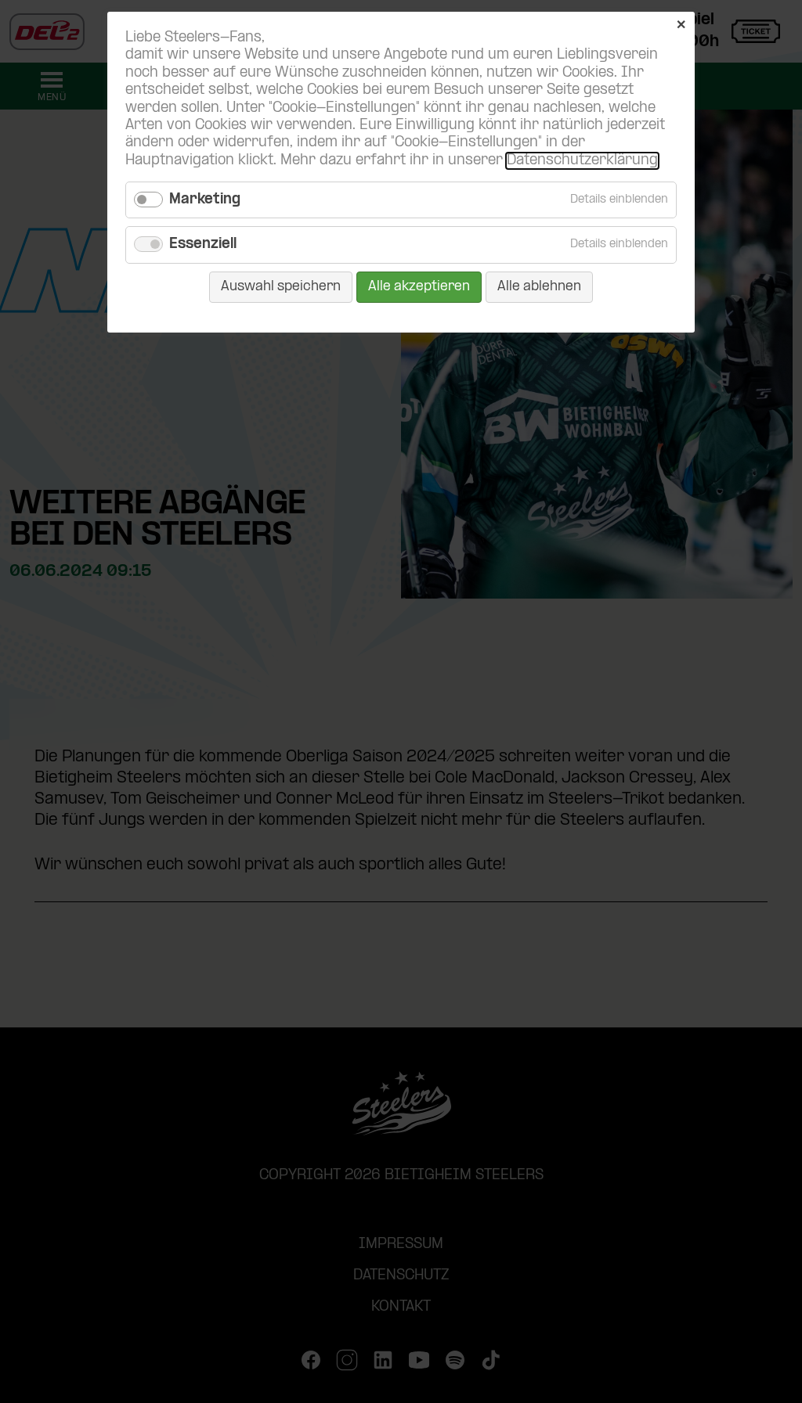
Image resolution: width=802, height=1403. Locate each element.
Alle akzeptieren (419, 286)
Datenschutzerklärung (582, 160)
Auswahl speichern (281, 286)
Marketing (204, 199)
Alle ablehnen (539, 286)
